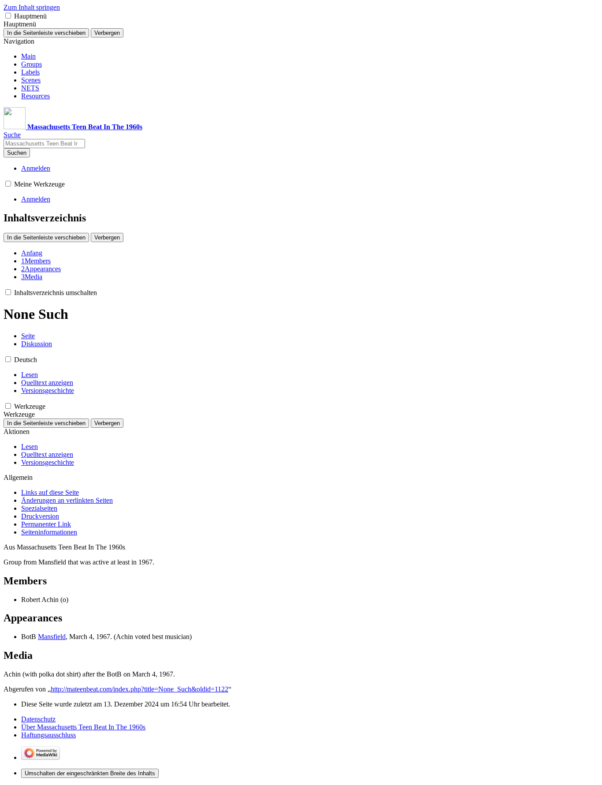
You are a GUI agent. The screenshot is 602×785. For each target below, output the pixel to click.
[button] (8, 16)
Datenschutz (38, 719)
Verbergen (107, 33)
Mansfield (52, 636)
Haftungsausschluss (48, 735)
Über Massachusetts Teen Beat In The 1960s (83, 727)
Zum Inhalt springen (32, 7)
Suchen (16, 153)
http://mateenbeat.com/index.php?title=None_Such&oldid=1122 (139, 689)
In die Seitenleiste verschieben (46, 33)
